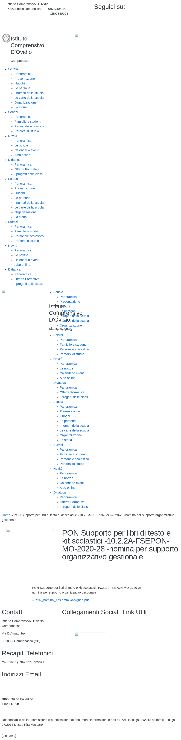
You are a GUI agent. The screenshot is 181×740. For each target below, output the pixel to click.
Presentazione (24, 78)
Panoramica (22, 74)
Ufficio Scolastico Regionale (142, 651)
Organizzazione (25, 102)
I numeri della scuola (29, 93)
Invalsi (127, 667)
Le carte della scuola (29, 97)
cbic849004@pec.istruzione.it (22, 688)
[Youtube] (157, 14)
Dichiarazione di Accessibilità (142, 682)
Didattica (14, 159)
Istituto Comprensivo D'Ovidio (27, 45)
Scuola (13, 69)
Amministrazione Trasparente (143, 621)
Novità (12, 136)
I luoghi (19, 83)
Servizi (13, 112)
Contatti (127, 628)
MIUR (126, 636)
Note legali (130, 690)
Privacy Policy (132, 674)
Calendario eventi (26, 150)
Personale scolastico (29, 126)
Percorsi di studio (26, 131)
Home (6, 515)
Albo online (22, 155)
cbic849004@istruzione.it (24, 13)
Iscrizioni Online (133, 644)
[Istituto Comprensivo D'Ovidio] (6, 38)
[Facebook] (157, 6)
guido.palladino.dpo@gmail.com (24, 708)
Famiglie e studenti (27, 121)
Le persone (22, 88)
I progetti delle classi (28, 174)
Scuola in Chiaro (134, 659)
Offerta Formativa (26, 169)
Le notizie (21, 145)
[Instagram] (157, 22)
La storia (20, 107)
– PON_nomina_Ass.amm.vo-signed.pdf (60, 600)
